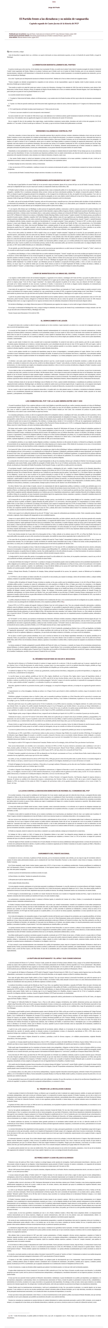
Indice (54, 1)
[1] (63, 601)
